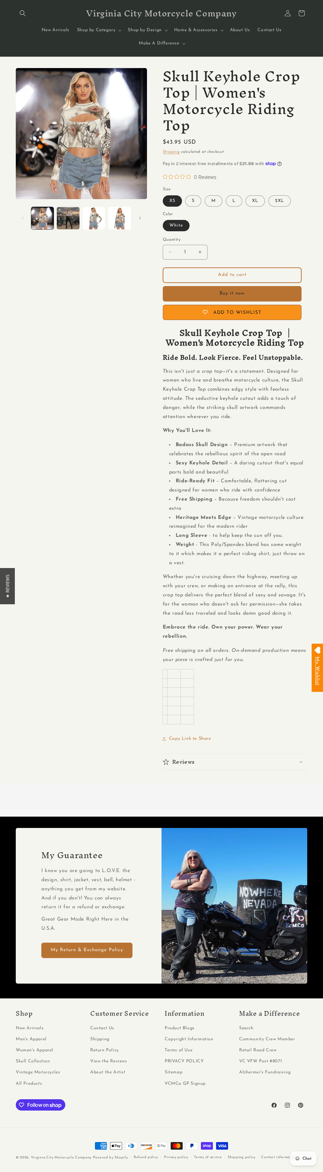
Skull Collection (33, 1061)
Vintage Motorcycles (38, 1072)
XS (172, 200)
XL (255, 200)
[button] (23, 13)
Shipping (171, 152)
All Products (29, 1083)
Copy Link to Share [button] (190, 738)
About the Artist (108, 1072)
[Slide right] (140, 218)
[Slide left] (23, 218)
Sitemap (173, 1072)
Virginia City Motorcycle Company (61, 1157)
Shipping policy (241, 1157)
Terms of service (208, 1157)
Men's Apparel (31, 1039)
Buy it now (232, 293)
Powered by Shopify (110, 1157)
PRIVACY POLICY (184, 1061)
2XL (279, 200)
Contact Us (102, 1028)
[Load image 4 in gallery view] (119, 218)
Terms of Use (178, 1050)
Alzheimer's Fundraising (265, 1072)
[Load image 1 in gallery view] (42, 218)
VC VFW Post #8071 (260, 1061)
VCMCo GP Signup (185, 1083)
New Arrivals (30, 1028)
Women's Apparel (34, 1050)
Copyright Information (189, 1039)
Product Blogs (180, 1028)
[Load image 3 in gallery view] (94, 218)
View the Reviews (108, 1061)
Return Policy (104, 1050)
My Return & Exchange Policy (87, 950)
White (176, 225)
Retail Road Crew (258, 1050)
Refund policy (146, 1157)
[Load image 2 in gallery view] (68, 218)
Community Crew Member (267, 1039)
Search (246, 1028)
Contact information (279, 1157)
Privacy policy (176, 1157)
